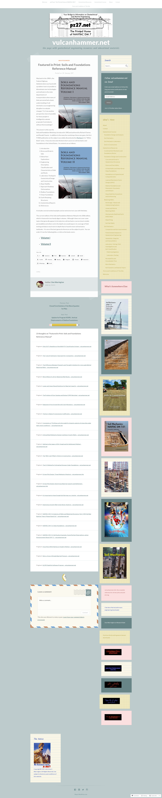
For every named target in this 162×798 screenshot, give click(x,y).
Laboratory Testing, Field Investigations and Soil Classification (113, 246)
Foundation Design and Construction (115, 156)
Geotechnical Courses (100, 2)
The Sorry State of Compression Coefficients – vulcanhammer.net (62, 414)
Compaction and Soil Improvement (116, 229)
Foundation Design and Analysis (114, 135)
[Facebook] (75, 789)
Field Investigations (113, 252)
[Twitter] (83, 789)
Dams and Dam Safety (112, 165)
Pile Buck (80, 138)
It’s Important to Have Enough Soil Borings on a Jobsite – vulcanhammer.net (65, 495)
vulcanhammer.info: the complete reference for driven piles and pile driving (115, 592)
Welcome (44, 2)
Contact (118, 2)
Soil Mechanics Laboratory (112, 141)
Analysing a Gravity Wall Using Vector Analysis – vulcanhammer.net (63, 504)
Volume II (46, 244)
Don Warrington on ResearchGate (115, 622)
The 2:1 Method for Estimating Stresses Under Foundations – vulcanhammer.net (67, 465)
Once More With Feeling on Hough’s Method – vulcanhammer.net (62, 546)
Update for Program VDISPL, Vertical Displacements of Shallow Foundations (64, 317)
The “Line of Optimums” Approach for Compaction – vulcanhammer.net (64, 355)
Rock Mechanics (110, 264)
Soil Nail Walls (109, 223)
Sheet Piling (109, 220)
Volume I (45, 237)
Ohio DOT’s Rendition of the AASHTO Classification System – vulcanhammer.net (67, 346)
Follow (109, 102)
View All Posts (50, 285)
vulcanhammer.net (81, 42)
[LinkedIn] (79, 789)
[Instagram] (87, 789)
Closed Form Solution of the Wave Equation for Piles (64, 306)
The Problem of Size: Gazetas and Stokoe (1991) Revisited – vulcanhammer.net (66, 395)
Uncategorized (64, 60)
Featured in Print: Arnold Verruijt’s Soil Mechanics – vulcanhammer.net (64, 404)
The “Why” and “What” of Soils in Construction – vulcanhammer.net (63, 456)
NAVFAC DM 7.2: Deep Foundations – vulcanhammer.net (60, 525)
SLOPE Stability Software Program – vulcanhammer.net (59, 565)
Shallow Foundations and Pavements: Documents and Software (112, 188)
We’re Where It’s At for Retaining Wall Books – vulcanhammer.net (62, 377)
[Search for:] (116, 66)
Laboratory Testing (112, 255)
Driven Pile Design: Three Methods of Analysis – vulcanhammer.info (63, 474)
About (111, 2)
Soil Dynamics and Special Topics (115, 267)
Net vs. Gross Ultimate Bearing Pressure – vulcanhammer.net (61, 556)
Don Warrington (57, 282)
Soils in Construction (110, 144)
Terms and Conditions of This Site (81, 6)
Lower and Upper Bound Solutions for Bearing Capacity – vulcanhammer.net (65, 386)
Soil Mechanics (108, 138)
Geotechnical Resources (84, 2)
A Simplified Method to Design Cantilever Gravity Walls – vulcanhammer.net (66, 435)
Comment (85, 612)
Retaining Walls (109, 200)
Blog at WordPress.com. (81, 794)
